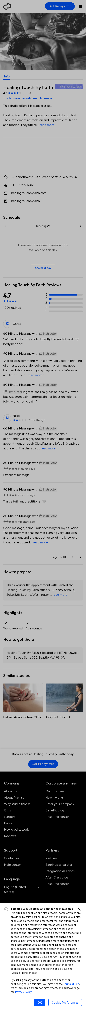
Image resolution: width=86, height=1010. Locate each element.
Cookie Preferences (65, 1002)
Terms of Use (71, 984)
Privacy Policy (23, 992)
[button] (79, 909)
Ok (40, 1002)
